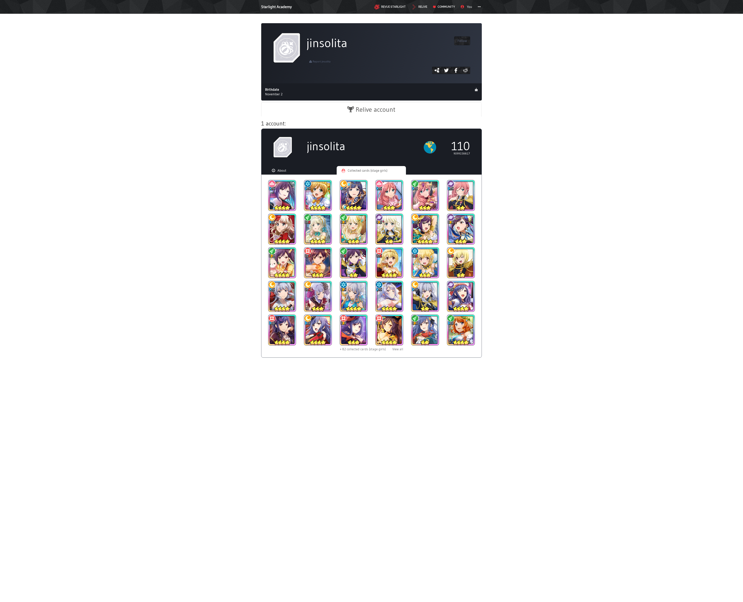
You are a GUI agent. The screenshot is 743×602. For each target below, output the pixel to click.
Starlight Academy (276, 6)
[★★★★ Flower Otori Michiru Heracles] (389, 262)
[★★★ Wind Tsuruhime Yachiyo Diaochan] (425, 195)
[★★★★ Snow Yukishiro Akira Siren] (354, 296)
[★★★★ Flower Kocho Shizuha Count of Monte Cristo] (282, 330)
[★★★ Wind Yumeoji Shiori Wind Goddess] (354, 229)
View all (371, 349)
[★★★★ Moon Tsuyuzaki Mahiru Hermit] (354, 195)
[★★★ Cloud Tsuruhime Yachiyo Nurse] (389, 195)
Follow (462, 41)
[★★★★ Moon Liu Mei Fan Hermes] (425, 229)
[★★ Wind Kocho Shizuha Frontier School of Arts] (425, 330)
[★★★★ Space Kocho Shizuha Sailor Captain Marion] (461, 296)
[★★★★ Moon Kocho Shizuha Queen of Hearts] (318, 330)
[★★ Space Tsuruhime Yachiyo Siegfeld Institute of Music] (461, 195)
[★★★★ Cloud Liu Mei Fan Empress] (282, 195)
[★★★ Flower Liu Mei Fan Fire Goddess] (318, 262)
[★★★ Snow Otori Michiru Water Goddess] (425, 262)
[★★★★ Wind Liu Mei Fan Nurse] (282, 262)
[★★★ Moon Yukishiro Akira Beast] (318, 296)
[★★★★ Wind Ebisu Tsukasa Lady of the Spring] (461, 330)
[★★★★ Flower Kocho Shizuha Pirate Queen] (389, 330)
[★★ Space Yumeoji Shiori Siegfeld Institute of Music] (389, 229)
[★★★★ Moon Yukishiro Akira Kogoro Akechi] (282, 296)
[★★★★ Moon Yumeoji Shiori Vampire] (282, 229)
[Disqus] (371, 424)
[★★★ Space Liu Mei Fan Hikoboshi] (461, 229)
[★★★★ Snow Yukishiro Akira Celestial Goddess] (389, 296)
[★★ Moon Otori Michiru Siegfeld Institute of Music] (461, 262)
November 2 (273, 91)
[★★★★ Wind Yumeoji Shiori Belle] (318, 229)
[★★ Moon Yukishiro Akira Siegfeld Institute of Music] (425, 296)
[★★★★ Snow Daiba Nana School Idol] (318, 195)
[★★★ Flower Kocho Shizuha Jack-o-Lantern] (354, 330)
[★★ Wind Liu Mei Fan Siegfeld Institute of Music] (354, 262)
